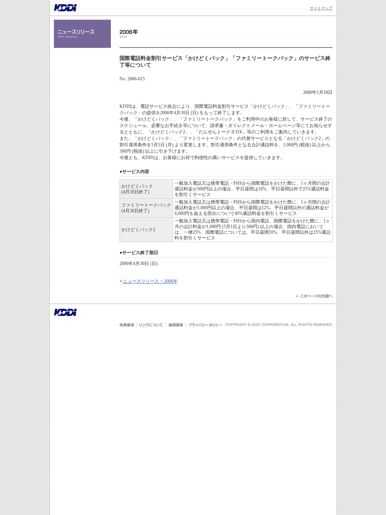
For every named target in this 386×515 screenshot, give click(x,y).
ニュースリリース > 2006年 (150, 281)
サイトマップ (321, 8)
